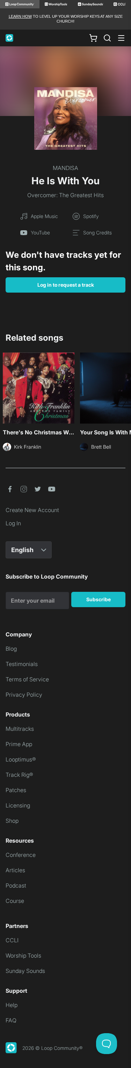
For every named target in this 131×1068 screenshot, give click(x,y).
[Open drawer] (121, 38)
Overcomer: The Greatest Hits (65, 195)
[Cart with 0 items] (93, 37)
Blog (11, 648)
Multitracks (20, 728)
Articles (15, 870)
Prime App (19, 744)
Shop (12, 820)
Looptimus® (21, 759)
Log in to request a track (65, 285)
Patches (16, 790)
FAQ (11, 1020)
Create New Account (32, 509)
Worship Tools (23, 955)
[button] (10, 489)
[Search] (107, 38)
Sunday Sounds (25, 970)
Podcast (16, 885)
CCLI (12, 940)
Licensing (18, 805)
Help (11, 1004)
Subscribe (98, 599)
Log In (13, 523)
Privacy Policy (24, 694)
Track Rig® (19, 774)
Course (15, 900)
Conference (21, 854)
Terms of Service (27, 679)
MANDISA (65, 167)
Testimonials (22, 663)
